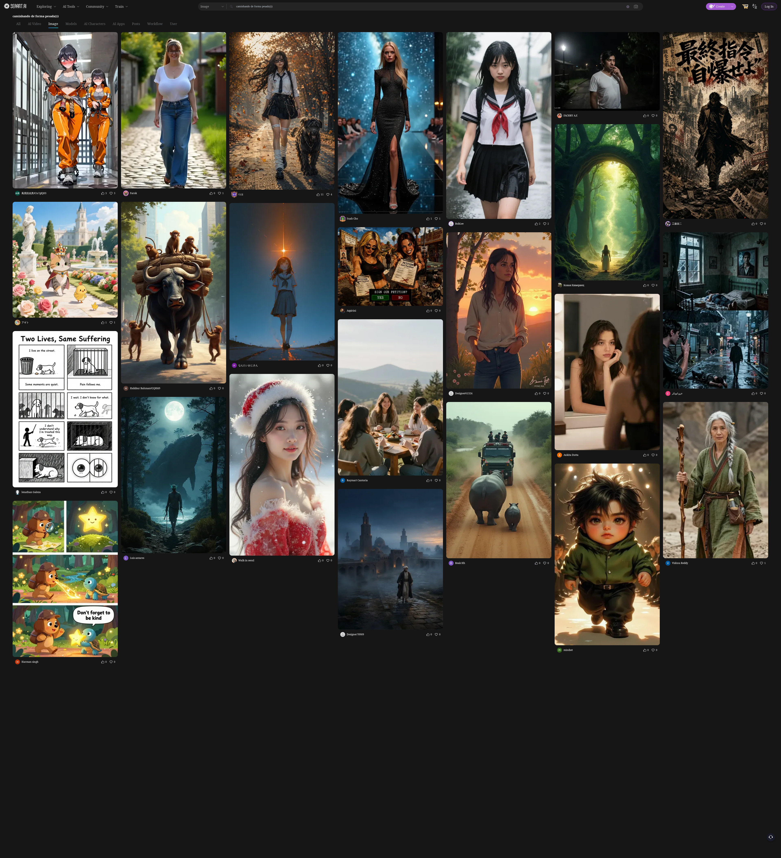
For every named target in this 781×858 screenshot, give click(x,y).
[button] (636, 6)
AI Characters (94, 24)
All (18, 24)
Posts (136, 24)
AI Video (34, 24)
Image (53, 24)
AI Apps (119, 24)
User (173, 24)
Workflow (155, 24)
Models (71, 24)
